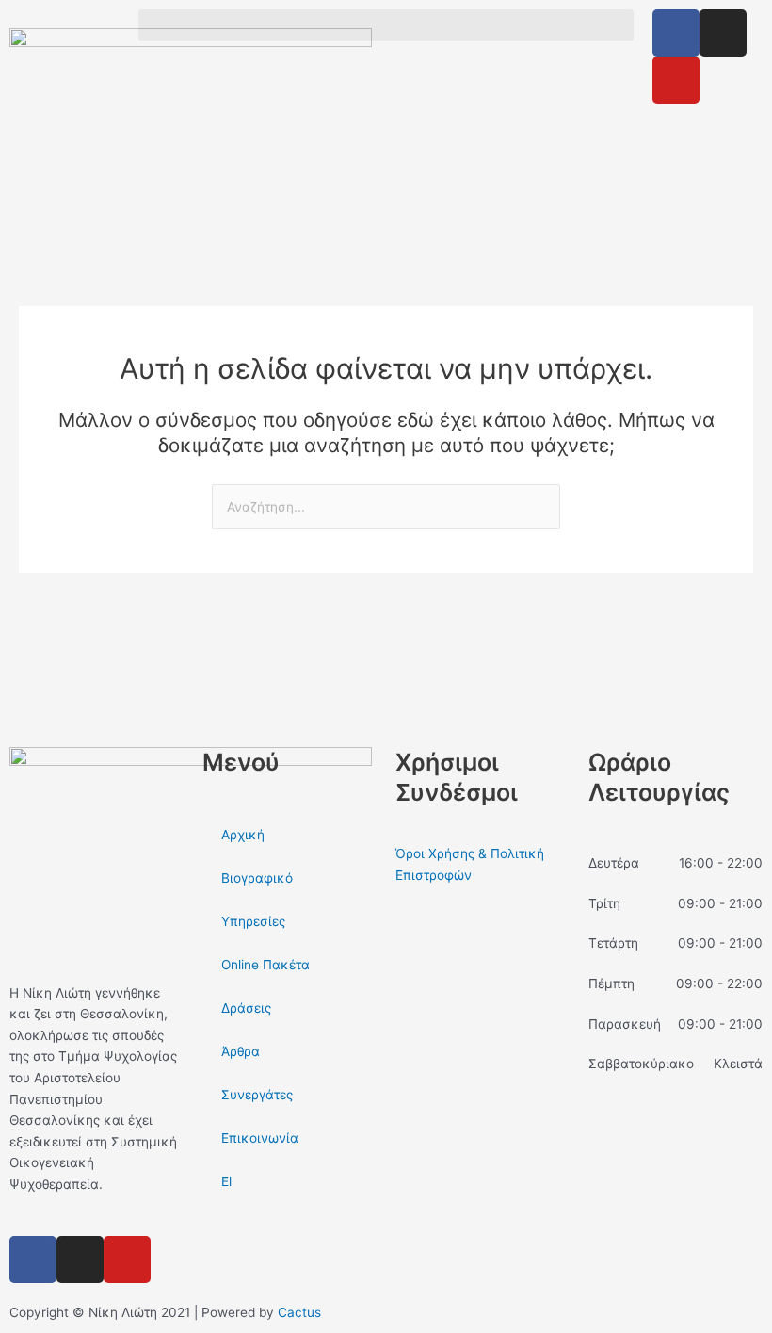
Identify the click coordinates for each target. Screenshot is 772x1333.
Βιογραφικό (257, 878)
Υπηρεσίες (253, 921)
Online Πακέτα (265, 964)
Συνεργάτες (257, 1094)
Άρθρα (240, 1051)
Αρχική (243, 834)
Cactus (299, 1312)
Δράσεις (246, 1008)
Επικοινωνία (259, 1138)
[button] (386, 25)
